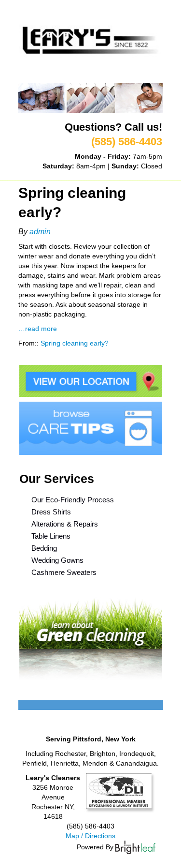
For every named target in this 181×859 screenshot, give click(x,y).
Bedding (44, 548)
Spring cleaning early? (75, 343)
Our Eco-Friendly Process (72, 500)
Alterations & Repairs (64, 524)
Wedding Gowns (57, 560)
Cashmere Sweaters (64, 572)
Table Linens (50, 536)
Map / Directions (90, 836)
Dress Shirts (51, 512)
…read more (37, 328)
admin (40, 231)
